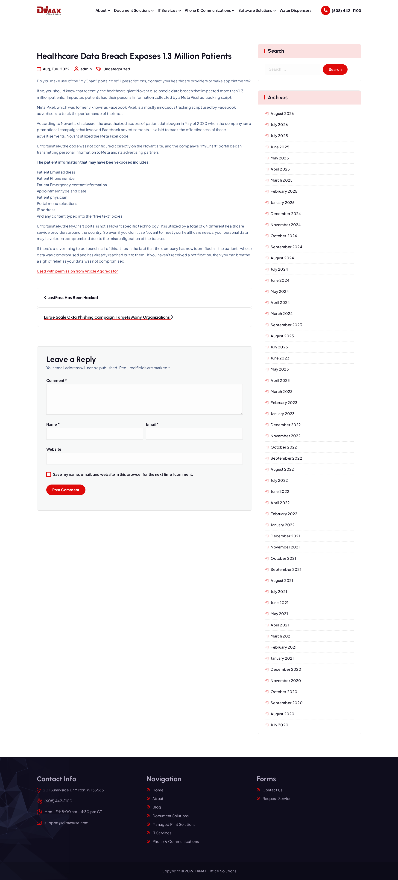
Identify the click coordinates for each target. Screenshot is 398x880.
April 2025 (280, 169)
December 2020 (286, 669)
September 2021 (286, 569)
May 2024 (280, 291)
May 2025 (280, 158)
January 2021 (282, 658)
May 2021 (279, 613)
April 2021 (280, 625)
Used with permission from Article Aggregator (77, 271)
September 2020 (286, 702)
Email (152, 424)
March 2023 (282, 391)
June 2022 (280, 491)
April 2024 (280, 302)
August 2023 (282, 335)
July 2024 (279, 269)
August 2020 (282, 713)
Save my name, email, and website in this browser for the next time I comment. (123, 474)
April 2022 (280, 502)
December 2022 (286, 424)
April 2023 (280, 380)
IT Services (167, 10)
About (101, 10)
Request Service (277, 798)
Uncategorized (116, 68)
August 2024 (282, 257)
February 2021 (283, 647)
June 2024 (280, 280)
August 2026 (282, 113)
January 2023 (283, 413)
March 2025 (282, 180)
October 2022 (284, 447)
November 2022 (286, 435)
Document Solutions (132, 10)
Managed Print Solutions (173, 824)
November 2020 (286, 680)
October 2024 (284, 235)
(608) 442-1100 (346, 10)
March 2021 (281, 636)
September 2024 (286, 246)
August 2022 (282, 469)
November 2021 (285, 547)
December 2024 (286, 213)
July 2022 (279, 480)
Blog (156, 807)
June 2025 (280, 146)
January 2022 (283, 524)
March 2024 (282, 313)
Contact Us (273, 789)
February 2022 (284, 513)
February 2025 (284, 191)
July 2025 (279, 135)
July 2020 (279, 724)
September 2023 (286, 324)
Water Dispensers (295, 10)
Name (53, 424)
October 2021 (283, 558)
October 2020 (284, 691)
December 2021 (285, 535)
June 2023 (280, 358)
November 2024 (286, 224)
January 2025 (283, 202)
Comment (56, 380)
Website (53, 449)
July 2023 (279, 346)
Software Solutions (255, 10)
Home (158, 789)
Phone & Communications (208, 10)
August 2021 (282, 580)
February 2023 (284, 402)
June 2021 (279, 602)
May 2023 (280, 369)
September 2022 (286, 458)
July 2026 (279, 124)
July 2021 (279, 591)
